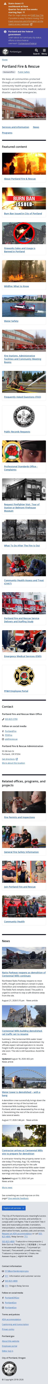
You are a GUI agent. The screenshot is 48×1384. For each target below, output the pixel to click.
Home (5, 59)
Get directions (8, 759)
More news (7, 1187)
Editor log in (7, 1351)
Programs (7, 132)
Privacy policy (8, 1329)
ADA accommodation (11, 1319)
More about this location (13, 763)
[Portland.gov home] (11, 51)
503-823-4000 (8, 1241)
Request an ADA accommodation (17, 1233)
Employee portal (9, 1346)
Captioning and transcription (15, 1324)
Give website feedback (18, 1198)
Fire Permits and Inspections (19, 817)
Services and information (15, 127)
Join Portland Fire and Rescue (20, 886)
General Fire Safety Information (21, 852)
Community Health (14, 921)
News (36, 127)
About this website (10, 1341)
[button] (36, 52)
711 (26, 1236)
